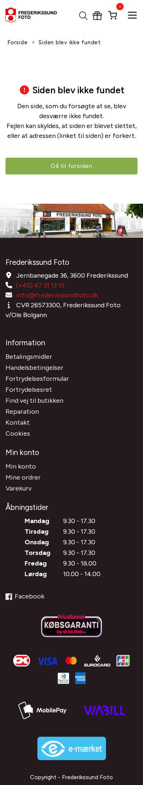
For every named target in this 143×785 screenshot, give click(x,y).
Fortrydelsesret (29, 390)
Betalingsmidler (29, 357)
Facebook (29, 596)
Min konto (21, 466)
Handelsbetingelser (34, 368)
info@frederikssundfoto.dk (57, 295)
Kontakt (18, 422)
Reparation (22, 411)
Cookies (18, 433)
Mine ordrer (23, 477)
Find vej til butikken (34, 401)
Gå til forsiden (71, 165)
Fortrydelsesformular (37, 379)
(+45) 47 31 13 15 (40, 285)
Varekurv (19, 488)
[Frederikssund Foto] (36, 15)
